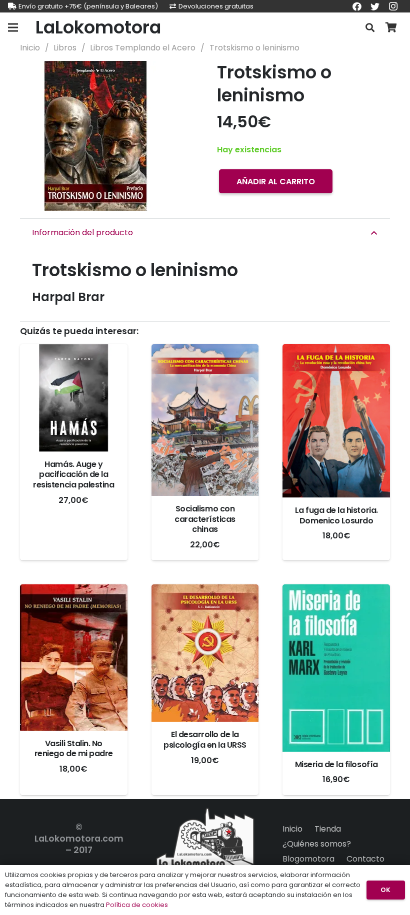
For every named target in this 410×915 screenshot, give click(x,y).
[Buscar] (370, 27)
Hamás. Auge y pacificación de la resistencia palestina (73, 474)
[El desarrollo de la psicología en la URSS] (205, 653)
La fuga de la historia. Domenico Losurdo (336, 515)
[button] (177, 77)
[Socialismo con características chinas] (205, 420)
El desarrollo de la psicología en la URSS (205, 740)
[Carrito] (391, 27)
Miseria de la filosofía (336, 764)
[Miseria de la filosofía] (336, 668)
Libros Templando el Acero (143, 47)
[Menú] (13, 27)
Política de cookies (137, 905)
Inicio (30, 47)
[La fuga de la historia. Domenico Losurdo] (336, 420)
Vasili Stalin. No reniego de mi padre (73, 749)
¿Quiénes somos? (316, 844)
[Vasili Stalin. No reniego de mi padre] (74, 657)
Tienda (327, 829)
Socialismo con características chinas (205, 519)
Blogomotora (308, 859)
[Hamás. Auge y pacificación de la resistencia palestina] (74, 398)
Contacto (365, 859)
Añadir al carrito (275, 181)
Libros (65, 47)
